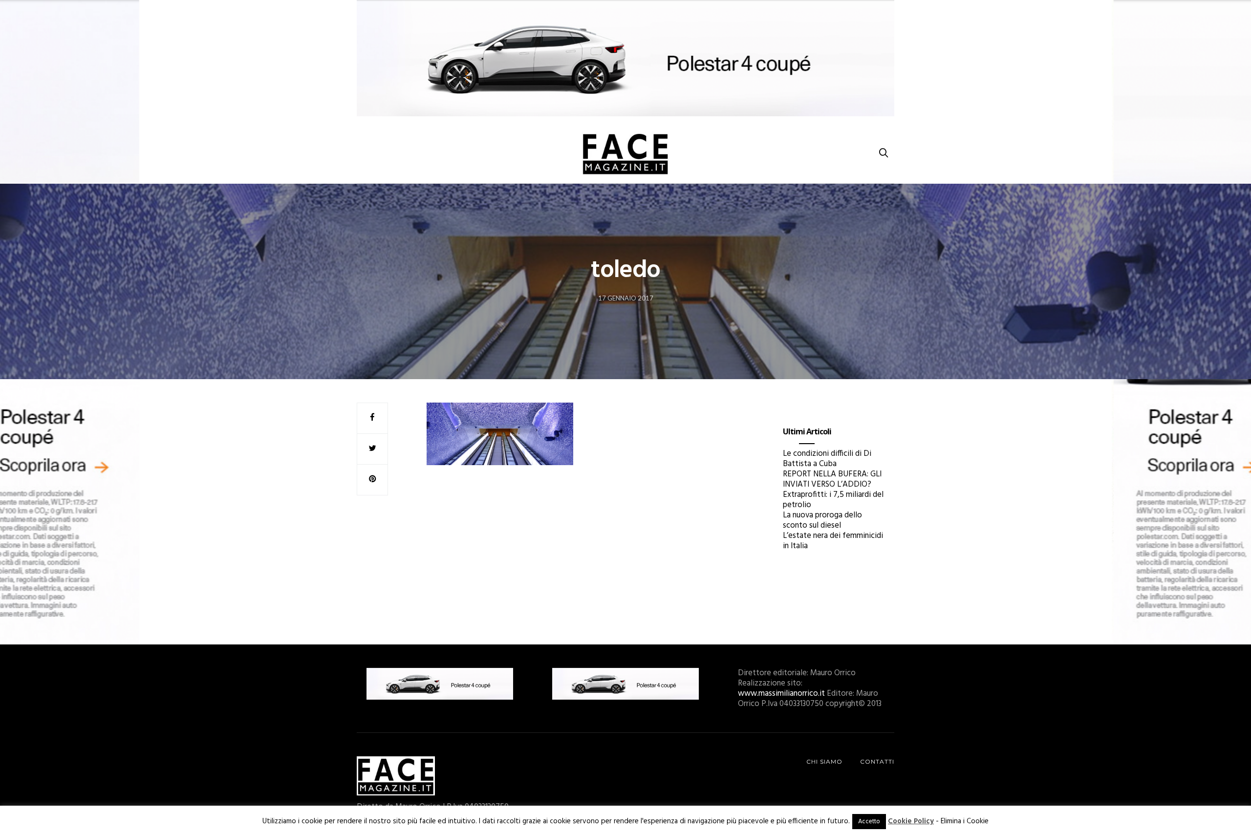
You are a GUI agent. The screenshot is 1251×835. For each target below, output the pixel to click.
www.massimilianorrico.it (781, 693)
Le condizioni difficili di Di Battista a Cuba (827, 459)
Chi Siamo (824, 761)
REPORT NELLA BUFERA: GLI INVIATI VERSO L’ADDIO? (832, 479)
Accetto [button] (869, 821)
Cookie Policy (911, 821)
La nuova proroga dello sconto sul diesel (822, 520)
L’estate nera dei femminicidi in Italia (833, 541)
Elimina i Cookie (965, 821)
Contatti (877, 761)
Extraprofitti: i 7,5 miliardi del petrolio (833, 500)
